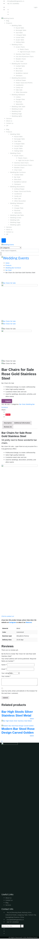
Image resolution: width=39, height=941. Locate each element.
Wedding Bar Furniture (19, 64)
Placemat (19, 102)
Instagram (12, 622)
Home (7, 263)
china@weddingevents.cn (15, 1)
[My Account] (0, 739)
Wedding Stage (17, 114)
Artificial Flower (21, 80)
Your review (6, 676)
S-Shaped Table (21, 35)
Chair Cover (20, 61)
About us (9, 121)
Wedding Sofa (16, 111)
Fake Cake (19, 90)
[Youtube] (6, 929)
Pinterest (29, 622)
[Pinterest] (6, 933)
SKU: (3, 404)
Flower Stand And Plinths (24, 83)
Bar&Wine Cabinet (22, 73)
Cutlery (18, 97)
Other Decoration (21, 92)
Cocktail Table (20, 66)
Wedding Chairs (17, 44)
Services (9, 118)
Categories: (15, 404)
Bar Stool (19, 68)
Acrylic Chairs (20, 47)
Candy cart (19, 87)
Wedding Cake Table (18, 106)
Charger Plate (20, 99)
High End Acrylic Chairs (27, 52)
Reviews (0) (8, 427)
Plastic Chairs (24, 49)
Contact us (9, 123)
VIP (7, 126)
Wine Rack (19, 71)
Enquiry (8, 401)
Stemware (19, 75)
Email (4, 669)
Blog (7, 21)
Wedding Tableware (18, 95)
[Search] (22, 926)
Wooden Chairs (21, 59)
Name (4, 665)
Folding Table (20, 42)
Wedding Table (17, 25)
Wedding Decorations (19, 78)
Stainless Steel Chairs (23, 54)
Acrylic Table (20, 40)
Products (9, 23)
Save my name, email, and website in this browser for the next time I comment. (19, 692)
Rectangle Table (21, 30)
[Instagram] (6, 931)
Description (8, 423)
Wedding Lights (17, 116)
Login (36, 7)
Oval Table (19, 33)
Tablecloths (19, 104)
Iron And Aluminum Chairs (25, 56)
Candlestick (19, 85)
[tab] (7, 423)
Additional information (22, 423)
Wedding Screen (17, 109)
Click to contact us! (8, 616)
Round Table (20, 28)
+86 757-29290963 (13, 3)
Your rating (5, 673)
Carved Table (20, 37)
